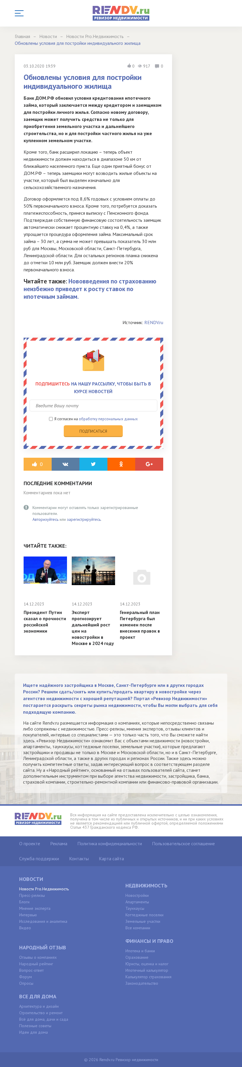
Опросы (26, 983)
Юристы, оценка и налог (147, 963)
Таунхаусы (134, 908)
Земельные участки (142, 921)
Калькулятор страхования (148, 976)
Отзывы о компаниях (38, 957)
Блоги (24, 902)
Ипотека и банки (140, 950)
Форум (25, 976)
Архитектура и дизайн (39, 1006)
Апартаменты (137, 902)
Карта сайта (111, 858)
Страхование (136, 957)
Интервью (28, 914)
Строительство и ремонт (41, 1012)
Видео (25, 927)
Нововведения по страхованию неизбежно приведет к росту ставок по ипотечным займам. (90, 289)
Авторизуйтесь (45, 519)
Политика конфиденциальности (109, 843)
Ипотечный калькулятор (146, 970)
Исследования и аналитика (43, 921)
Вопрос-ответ (31, 970)
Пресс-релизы (32, 895)
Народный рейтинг (36, 963)
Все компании (137, 927)
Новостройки (137, 895)
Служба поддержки (39, 858)
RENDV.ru (153, 322)
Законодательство (141, 983)
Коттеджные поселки (144, 914)
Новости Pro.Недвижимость (44, 889)
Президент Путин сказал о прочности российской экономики (45, 621)
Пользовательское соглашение (183, 843)
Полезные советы (35, 1025)
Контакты (79, 858)
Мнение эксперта (34, 908)
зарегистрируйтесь (84, 519)
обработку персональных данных (108, 418)
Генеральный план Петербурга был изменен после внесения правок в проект (140, 624)
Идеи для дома (33, 1032)
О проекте (29, 843)
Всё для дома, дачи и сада (43, 1019)
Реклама (58, 843)
